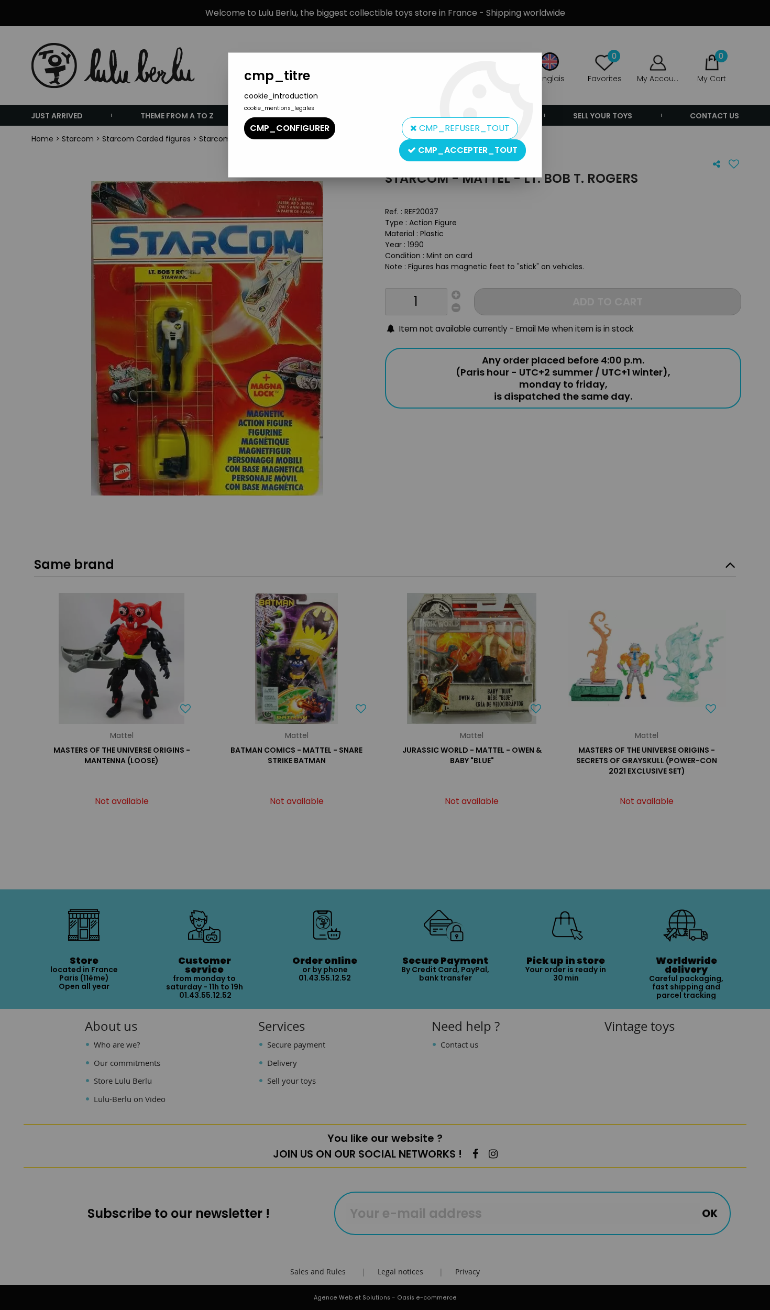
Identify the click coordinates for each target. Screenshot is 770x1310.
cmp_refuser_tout (463, 128)
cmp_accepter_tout (467, 150)
